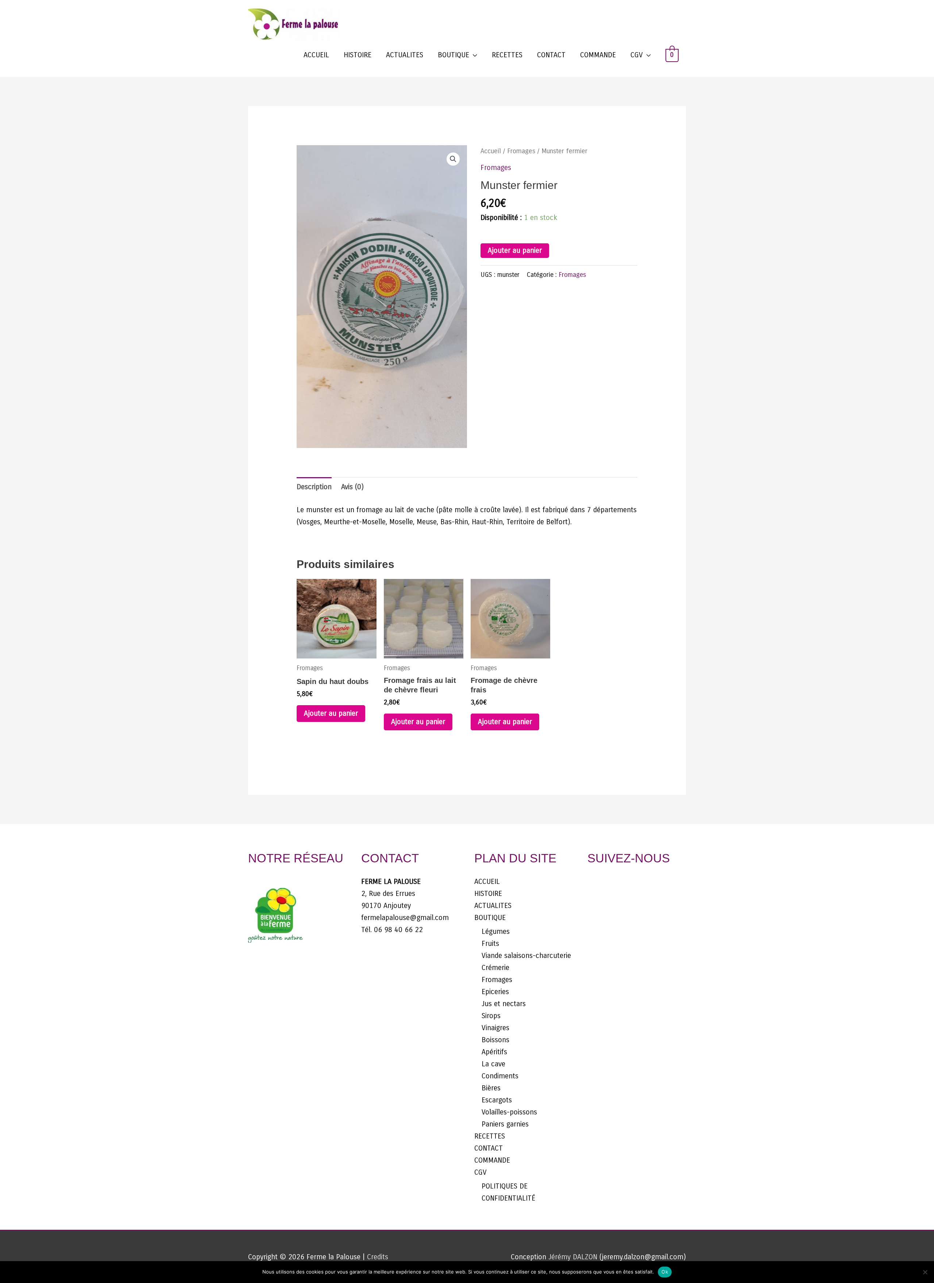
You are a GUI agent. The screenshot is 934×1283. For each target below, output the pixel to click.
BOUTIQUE (453, 55)
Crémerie (495, 967)
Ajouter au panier (515, 250)
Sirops (491, 1016)
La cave (493, 1064)
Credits (377, 1257)
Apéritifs (494, 1052)
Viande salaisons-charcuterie (526, 955)
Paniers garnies (505, 1124)
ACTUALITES (404, 55)
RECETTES (507, 55)
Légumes (496, 931)
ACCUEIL (316, 55)
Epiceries (495, 992)
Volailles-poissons (509, 1112)
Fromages (521, 151)
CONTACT (551, 55)
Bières (491, 1088)
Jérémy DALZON (573, 1257)
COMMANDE (598, 55)
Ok (664, 1272)
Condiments (500, 1076)
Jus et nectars (504, 1004)
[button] (453, 159)
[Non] (925, 1272)
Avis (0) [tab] (352, 487)
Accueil (490, 151)
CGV (636, 55)
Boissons (495, 1040)
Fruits (490, 943)
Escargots (497, 1100)
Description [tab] (314, 487)
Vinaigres (495, 1028)
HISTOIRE (357, 55)
